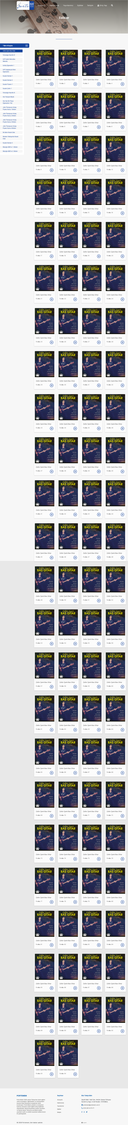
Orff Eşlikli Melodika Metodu (9, 60)
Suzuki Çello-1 (7, 88)
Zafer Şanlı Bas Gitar (9, 51)
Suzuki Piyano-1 (8, 84)
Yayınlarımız (68, 5)
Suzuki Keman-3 (8, 143)
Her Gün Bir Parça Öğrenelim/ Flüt (8, 102)
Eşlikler (80, 5)
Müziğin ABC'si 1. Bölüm (10, 147)
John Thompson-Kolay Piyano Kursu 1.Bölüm (9, 108)
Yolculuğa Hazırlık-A (9, 93)
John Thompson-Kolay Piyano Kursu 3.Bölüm (9, 121)
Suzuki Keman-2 (8, 80)
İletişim (90, 5)
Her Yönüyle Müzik (8, 97)
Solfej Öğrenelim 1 (8, 65)
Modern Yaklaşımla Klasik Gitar (10, 138)
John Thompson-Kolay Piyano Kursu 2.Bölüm (9, 115)
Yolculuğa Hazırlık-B (9, 55)
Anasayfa (41, 5)
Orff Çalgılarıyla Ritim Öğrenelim (9, 71)
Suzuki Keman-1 (8, 76)
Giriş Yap (103, 5)
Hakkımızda (54, 5)
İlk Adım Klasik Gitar (9, 132)
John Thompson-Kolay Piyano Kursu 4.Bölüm (9, 127)
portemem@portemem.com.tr (91, 1105)
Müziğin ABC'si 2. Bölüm (10, 151)
